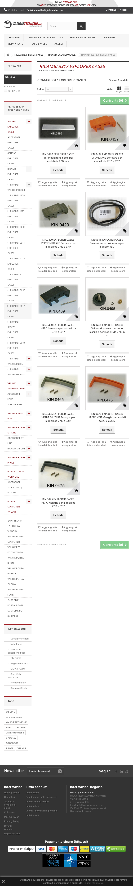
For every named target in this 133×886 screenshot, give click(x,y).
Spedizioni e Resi (19, 638)
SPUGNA (11, 737)
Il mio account (36, 787)
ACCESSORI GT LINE (15, 441)
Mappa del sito (12, 833)
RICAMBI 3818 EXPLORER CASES (16, 348)
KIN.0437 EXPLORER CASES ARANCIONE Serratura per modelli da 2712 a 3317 (107, 158)
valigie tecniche (15, 732)
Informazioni (17, 629)
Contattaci (111, 10)
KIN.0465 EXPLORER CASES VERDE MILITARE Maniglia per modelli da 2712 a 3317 (58, 417)
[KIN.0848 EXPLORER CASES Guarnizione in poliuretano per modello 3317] (107, 214)
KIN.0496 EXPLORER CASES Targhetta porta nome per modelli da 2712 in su (58, 158)
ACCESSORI (12, 743)
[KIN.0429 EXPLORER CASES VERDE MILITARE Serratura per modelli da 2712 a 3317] (58, 214)
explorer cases (14, 717)
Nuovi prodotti (12, 792)
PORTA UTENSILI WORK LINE (16, 474)
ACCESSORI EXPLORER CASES (13, 142)
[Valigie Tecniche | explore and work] (23, 24)
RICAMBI (21, 727)
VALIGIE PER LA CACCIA (15, 581)
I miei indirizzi (33, 806)
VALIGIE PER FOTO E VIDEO (15, 550)
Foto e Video (39, 43)
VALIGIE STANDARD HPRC (16, 386)
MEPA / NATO (16, 43)
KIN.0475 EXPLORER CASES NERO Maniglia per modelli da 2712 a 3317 (58, 503)
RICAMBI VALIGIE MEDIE (15, 361)
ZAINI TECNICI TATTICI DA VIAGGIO (14, 525)
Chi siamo (14, 37)
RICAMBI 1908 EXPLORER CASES (16, 200)
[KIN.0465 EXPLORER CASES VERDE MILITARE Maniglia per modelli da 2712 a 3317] (58, 388)
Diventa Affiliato (19, 688)
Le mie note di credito (37, 801)
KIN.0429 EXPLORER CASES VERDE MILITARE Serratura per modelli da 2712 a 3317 (58, 243)
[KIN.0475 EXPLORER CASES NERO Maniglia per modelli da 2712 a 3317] (58, 473)
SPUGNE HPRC (15, 404)
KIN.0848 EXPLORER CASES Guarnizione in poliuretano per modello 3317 (107, 243)
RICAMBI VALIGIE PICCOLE (16, 187)
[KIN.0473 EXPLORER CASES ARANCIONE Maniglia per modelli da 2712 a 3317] (107, 388)
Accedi (123, 10)
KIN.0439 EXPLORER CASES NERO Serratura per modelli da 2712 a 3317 (58, 328)
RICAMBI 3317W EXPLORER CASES (13, 330)
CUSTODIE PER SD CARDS (15, 613)
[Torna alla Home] (8, 55)
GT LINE (14, 90)
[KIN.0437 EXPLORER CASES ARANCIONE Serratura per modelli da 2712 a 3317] (107, 128)
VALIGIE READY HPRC (15, 416)
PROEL (9, 748)
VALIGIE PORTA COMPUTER (15, 539)
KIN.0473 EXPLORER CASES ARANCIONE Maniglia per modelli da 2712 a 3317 (107, 417)
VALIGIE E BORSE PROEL (16, 460)
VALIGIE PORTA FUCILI (15, 592)
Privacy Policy (18, 682)
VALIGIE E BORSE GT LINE (16, 430)
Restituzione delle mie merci (41, 797)
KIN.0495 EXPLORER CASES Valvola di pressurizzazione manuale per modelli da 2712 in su (107, 330)
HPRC (9, 727)
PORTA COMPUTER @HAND (13, 506)
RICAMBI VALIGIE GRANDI (16, 372)
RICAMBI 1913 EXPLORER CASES (15, 216)
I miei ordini (32, 792)
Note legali (16, 644)
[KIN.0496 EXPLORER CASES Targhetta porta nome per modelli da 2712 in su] (58, 128)
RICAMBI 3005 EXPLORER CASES (16, 295)
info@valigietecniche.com (90, 805)
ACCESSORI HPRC (13, 396)
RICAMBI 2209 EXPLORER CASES (16, 232)
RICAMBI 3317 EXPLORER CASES (16, 311)
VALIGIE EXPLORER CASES (13, 126)
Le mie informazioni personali (42, 810)
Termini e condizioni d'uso (45, 37)
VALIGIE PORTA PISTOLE (15, 571)
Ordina (40, 89)
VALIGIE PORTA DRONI (15, 560)
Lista (126, 91)
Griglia (119, 91)
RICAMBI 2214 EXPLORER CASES (16, 248)
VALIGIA (21, 748)
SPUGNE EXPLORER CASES (13, 158)
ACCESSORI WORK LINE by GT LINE (15, 487)
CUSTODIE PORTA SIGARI (15, 603)
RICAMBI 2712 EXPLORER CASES (16, 263)
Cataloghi (109, 37)
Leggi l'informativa (94, 882)
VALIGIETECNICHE (16, 722)
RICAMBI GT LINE (16, 448)
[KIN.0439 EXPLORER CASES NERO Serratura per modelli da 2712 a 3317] (58, 299)
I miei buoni (32, 815)
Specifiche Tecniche (82, 37)
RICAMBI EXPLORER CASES (13, 174)
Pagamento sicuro (20, 663)
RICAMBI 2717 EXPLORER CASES (16, 279)
